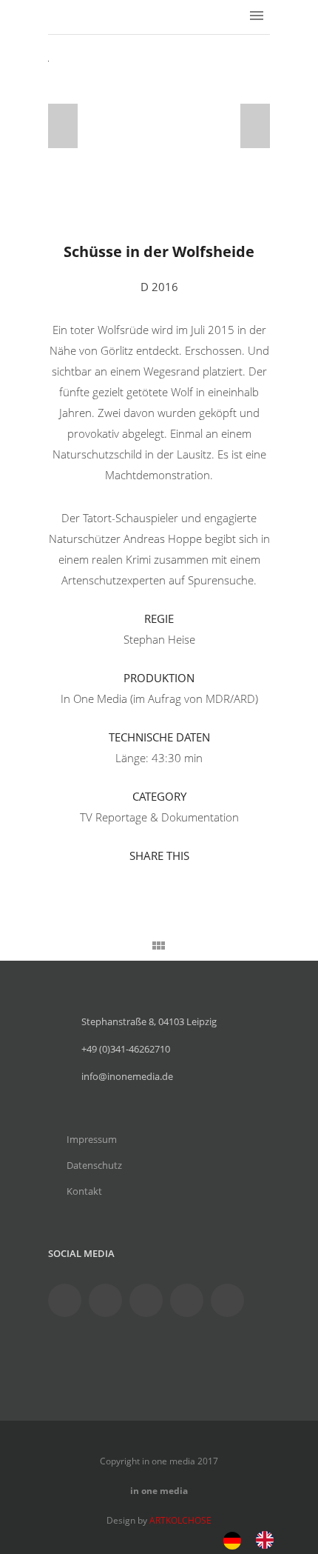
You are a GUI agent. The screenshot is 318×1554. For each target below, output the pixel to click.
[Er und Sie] (255, 944)
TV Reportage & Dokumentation (159, 817)
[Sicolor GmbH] (63, 945)
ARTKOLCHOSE (180, 1520)
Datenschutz (94, 1165)
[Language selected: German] (255, 1538)
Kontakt (84, 1191)
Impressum (92, 1139)
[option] (268, 1540)
